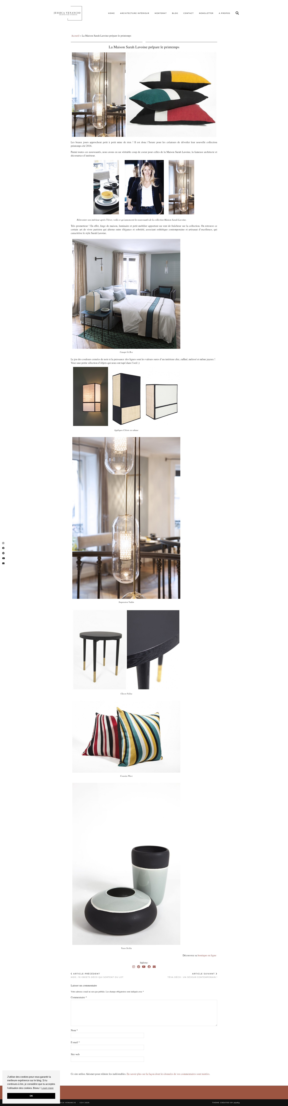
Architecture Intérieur (134, 13)
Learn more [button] (47, 1088)
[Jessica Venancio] (71, 13)
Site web (75, 1054)
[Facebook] (149, 967)
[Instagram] (133, 967)
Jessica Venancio (66, 1103)
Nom (74, 1030)
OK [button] (31, 1096)
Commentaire (79, 997)
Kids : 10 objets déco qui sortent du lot (97, 975)
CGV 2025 (85, 1103)
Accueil (75, 35)
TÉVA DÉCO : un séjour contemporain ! (192, 975)
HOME (111, 13)
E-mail (75, 1042)
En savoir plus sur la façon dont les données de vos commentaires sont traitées (168, 1074)
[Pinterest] (138, 967)
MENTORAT (161, 13)
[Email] (154, 967)
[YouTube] (144, 967)
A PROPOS (224, 13)
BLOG (175, 13)
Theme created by (226, 1103)
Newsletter (206, 13)
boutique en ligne (207, 955)
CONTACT (188, 13)
